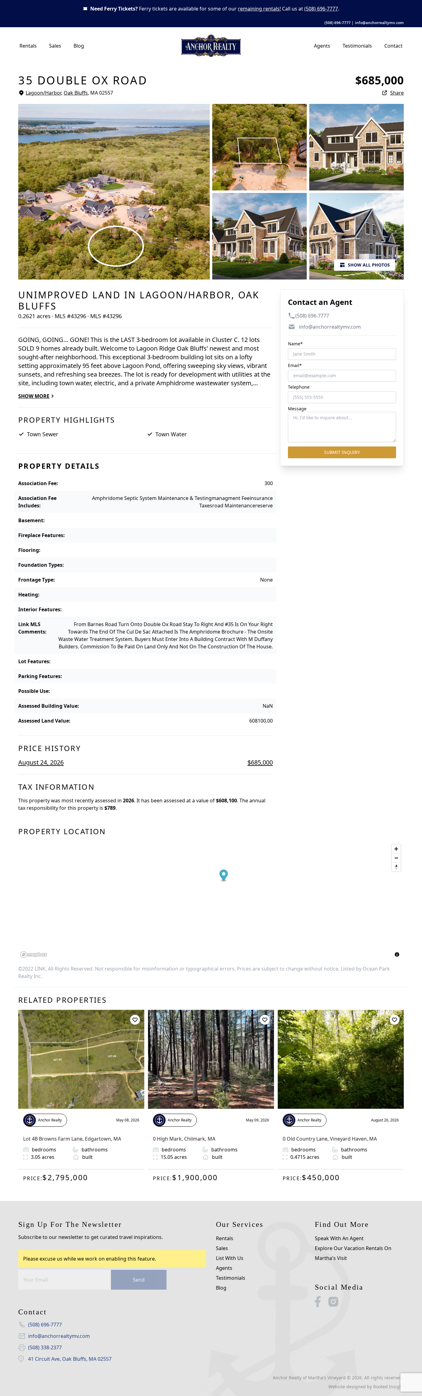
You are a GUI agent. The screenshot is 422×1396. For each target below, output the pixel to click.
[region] (211, 900)
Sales (55, 45)
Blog (79, 45)
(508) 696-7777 (321, 8)
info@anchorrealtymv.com (379, 22)
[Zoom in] (396, 848)
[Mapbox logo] (33, 954)
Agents (322, 45)
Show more (33, 396)
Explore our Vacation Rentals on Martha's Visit (353, 1253)
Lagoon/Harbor (43, 92)
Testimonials (357, 45)
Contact (393, 45)
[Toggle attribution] (397, 954)
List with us (229, 1258)
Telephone (299, 387)
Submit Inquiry (342, 452)
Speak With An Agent (339, 1238)
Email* (295, 365)
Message (297, 409)
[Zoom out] (396, 857)
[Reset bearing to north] (396, 866)
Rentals (28, 45)
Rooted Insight (388, 1387)
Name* (295, 344)
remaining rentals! (259, 8)
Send (139, 1279)
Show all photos (369, 265)
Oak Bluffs (76, 92)
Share (397, 92)
